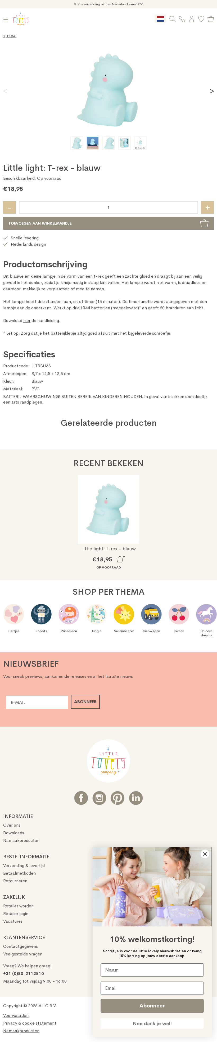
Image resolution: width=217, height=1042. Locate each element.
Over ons (11, 825)
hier (26, 320)
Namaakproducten (21, 840)
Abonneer (152, 1005)
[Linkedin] (136, 798)
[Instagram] (99, 798)
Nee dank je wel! (152, 1023)
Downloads (13, 833)
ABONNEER (85, 701)
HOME (9, 36)
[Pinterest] (118, 798)
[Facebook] (81, 798)
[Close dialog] (205, 854)
